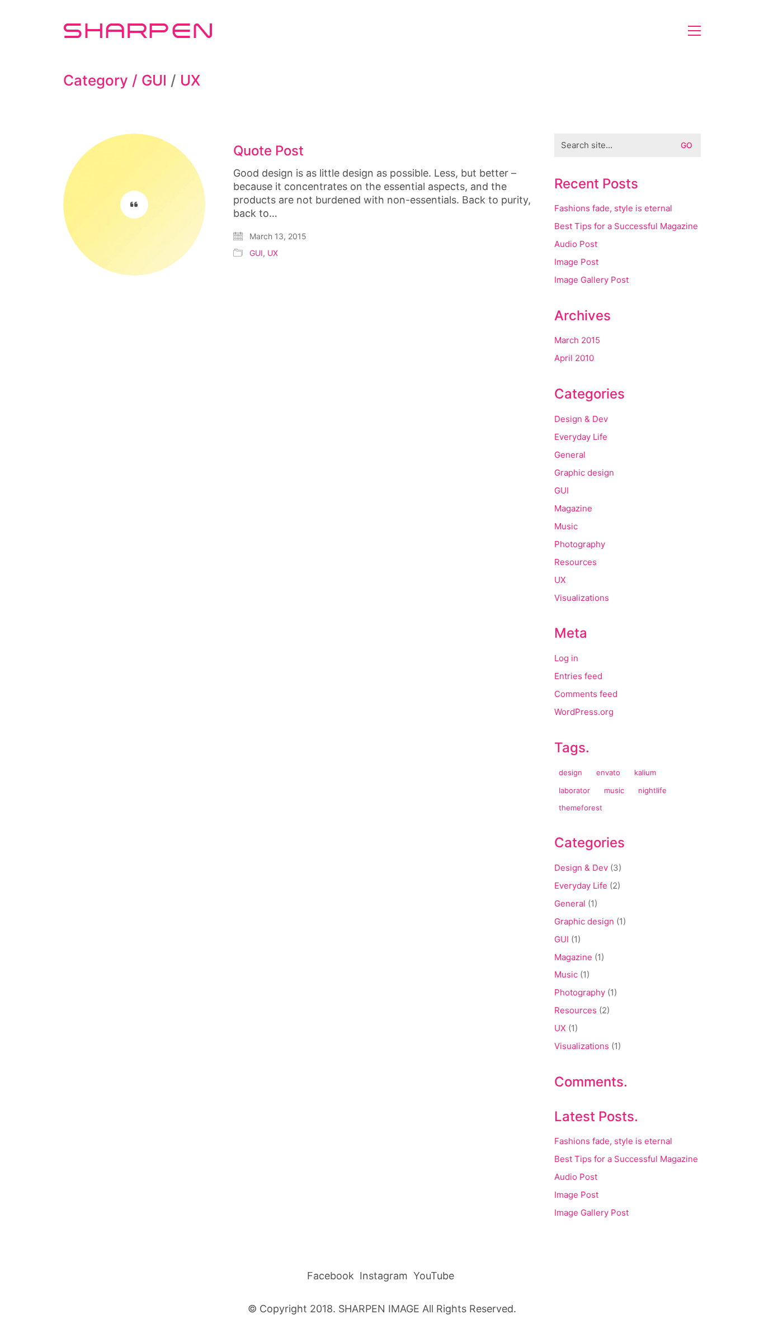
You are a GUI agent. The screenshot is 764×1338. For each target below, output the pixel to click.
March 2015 (577, 340)
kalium (645, 772)
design (570, 772)
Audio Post (575, 244)
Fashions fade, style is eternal (613, 208)
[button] (694, 31)
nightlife (652, 790)
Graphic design (584, 472)
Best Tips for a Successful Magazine (626, 226)
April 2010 (574, 358)
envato (608, 772)
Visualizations (581, 597)
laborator (574, 790)
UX (190, 81)
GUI (154, 81)
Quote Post (268, 151)
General (570, 454)
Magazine (573, 508)
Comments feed (585, 694)
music (614, 790)
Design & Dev (581, 419)
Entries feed (578, 676)
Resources (575, 562)
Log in (566, 658)
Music (566, 526)
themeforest (580, 807)
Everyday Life (580, 436)
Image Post (576, 262)
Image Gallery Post (591, 279)
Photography (579, 544)
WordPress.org (584, 711)
